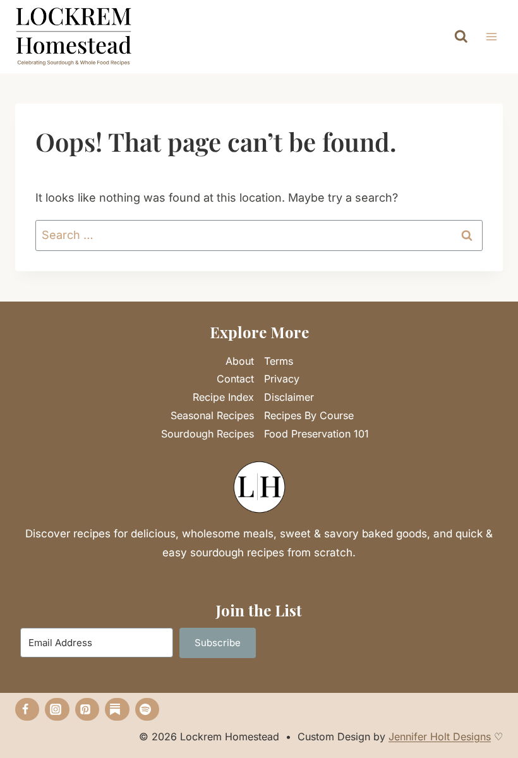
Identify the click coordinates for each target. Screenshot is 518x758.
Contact (235, 378)
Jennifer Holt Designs (439, 736)
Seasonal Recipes (212, 415)
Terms (278, 361)
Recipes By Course (309, 415)
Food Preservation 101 (316, 433)
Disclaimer (289, 397)
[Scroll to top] (486, 729)
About (240, 361)
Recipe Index (223, 397)
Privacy (281, 378)
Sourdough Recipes (207, 433)
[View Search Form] (461, 36)
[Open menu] (491, 37)
